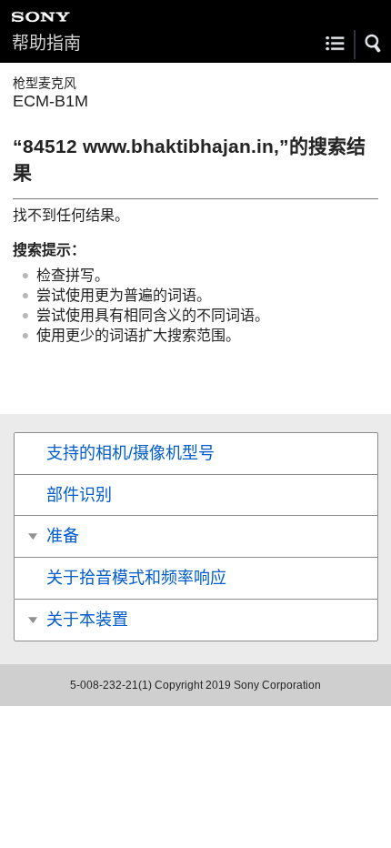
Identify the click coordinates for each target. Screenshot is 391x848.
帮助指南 (46, 43)
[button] (373, 43)
